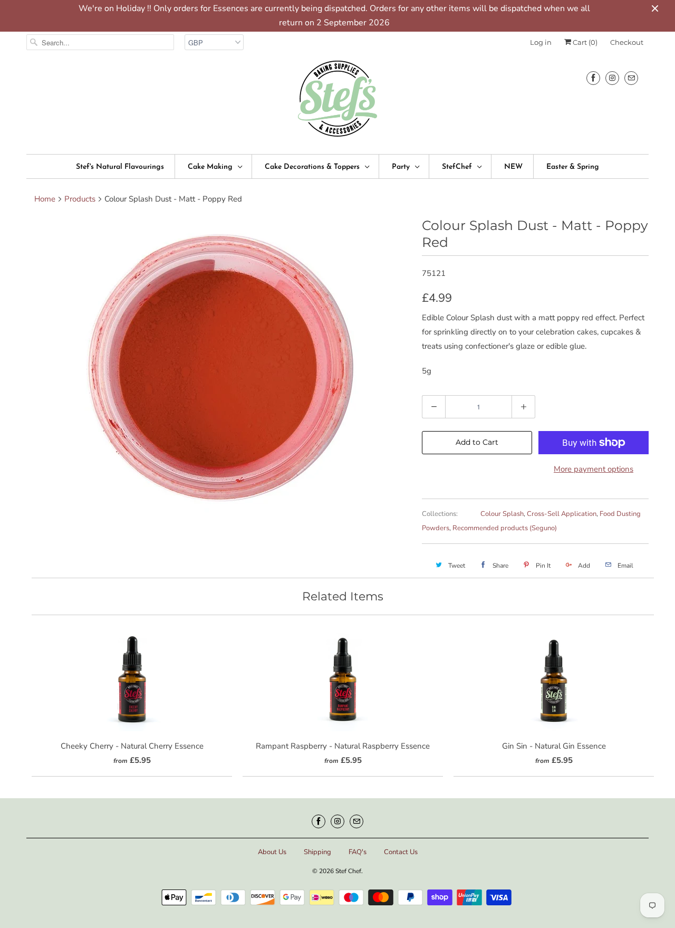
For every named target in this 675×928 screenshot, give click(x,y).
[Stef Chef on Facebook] (593, 78)
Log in (541, 42)
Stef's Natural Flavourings (120, 167)
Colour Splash (502, 514)
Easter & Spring (572, 167)
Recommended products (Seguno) (504, 528)
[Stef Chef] (337, 102)
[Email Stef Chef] (631, 78)
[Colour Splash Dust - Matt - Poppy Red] (218, 366)
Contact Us (401, 852)
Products (79, 199)
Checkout (626, 42)
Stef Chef (348, 871)
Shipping (317, 852)
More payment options (593, 469)
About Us (272, 852)
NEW (513, 167)
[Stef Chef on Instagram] (612, 78)
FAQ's (358, 852)
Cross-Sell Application (561, 514)
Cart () (584, 42)
